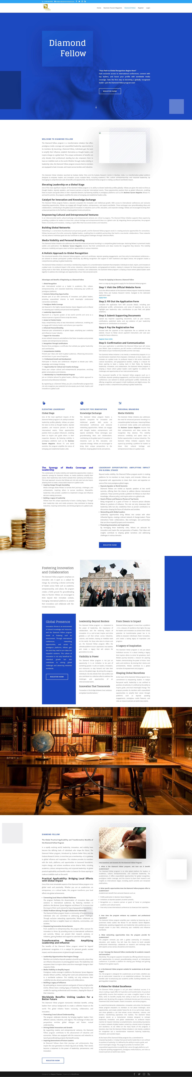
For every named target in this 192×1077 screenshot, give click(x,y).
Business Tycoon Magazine (113, 8)
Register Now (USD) (105, 339)
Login (148, 8)
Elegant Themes (56, 1074)
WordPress (75, 1074)
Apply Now (103, 298)
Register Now (110, 91)
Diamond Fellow (129, 8)
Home (99, 8)
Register (141, 8)
